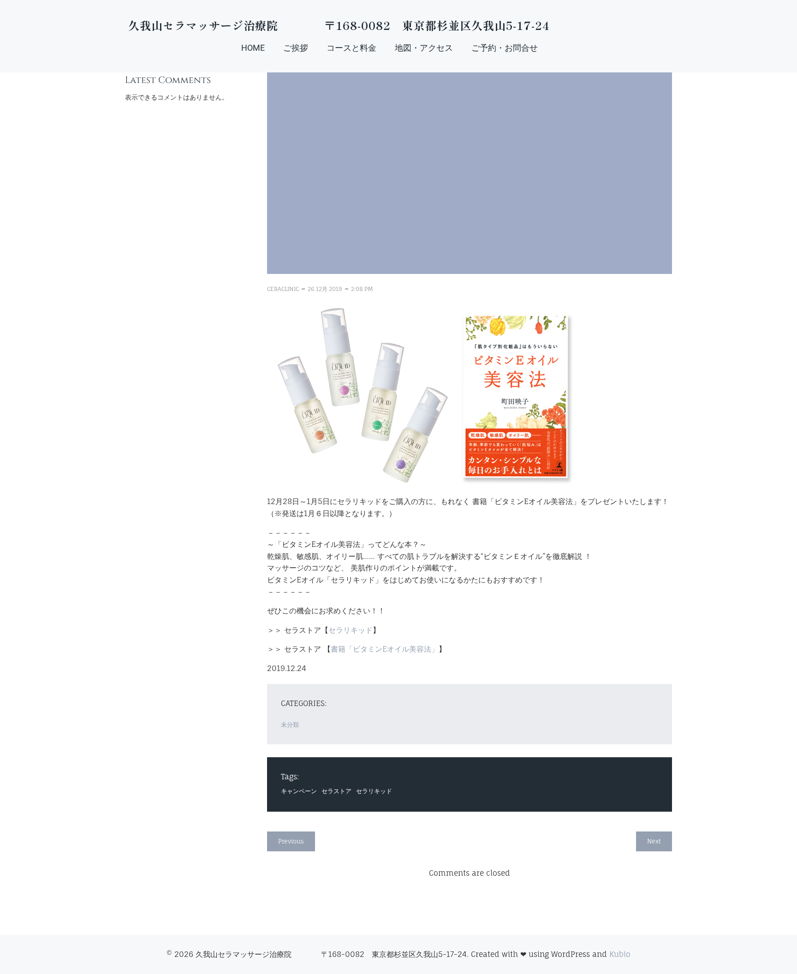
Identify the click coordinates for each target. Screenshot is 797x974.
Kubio (619, 954)
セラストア (336, 791)
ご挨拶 (295, 48)
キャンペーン (299, 791)
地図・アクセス (424, 48)
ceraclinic (283, 288)
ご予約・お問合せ (504, 48)
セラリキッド (350, 630)
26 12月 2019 (325, 288)
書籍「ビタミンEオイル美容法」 (385, 648)
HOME (253, 48)
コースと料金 (351, 48)
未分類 (290, 724)
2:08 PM (362, 288)
